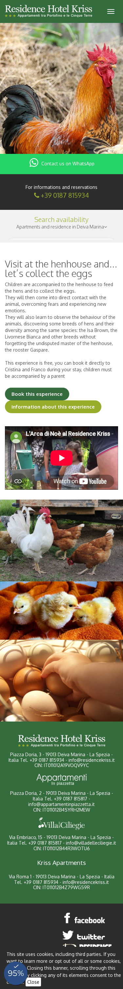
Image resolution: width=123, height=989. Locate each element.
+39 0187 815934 (65, 195)
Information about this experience (53, 407)
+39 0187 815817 (70, 798)
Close (33, 982)
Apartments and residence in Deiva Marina (60, 226)
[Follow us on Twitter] (85, 935)
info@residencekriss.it (92, 760)
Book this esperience (37, 394)
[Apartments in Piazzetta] (61, 779)
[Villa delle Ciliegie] (61, 823)
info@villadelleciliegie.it (91, 843)
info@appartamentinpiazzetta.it (61, 804)
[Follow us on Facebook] (85, 918)
